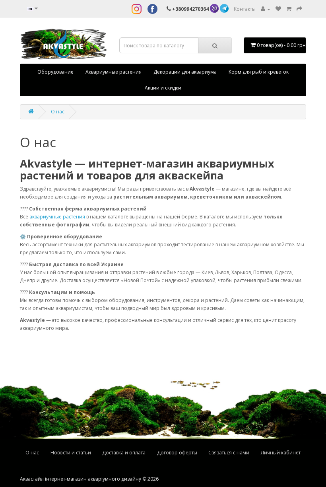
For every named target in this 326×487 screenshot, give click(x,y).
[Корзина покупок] (288, 9)
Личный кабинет (281, 452)
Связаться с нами (228, 452)
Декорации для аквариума (185, 71)
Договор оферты (177, 452)
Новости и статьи (70, 452)
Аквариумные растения (113, 71)
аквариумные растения (57, 216)
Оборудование (55, 71)
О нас (57, 111)
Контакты (245, 9)
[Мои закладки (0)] (278, 9)
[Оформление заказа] (299, 9)
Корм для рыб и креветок (259, 71)
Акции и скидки (163, 87)
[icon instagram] (137, 9)
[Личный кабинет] (265, 9)
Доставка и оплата (124, 452)
